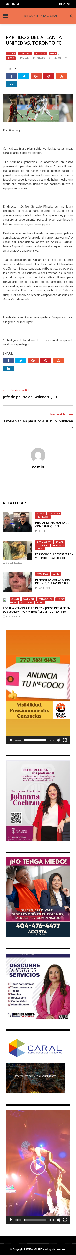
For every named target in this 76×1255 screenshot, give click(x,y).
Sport (53, 53)
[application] (38, 687)
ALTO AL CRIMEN (44, 542)
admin (26, 58)
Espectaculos (46, 599)
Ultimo (10, 58)
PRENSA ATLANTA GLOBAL (39, 15)
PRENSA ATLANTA (34, 1249)
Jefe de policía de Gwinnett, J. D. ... (32, 396)
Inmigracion (43, 517)
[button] (38, 687)
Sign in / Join (13, 3)
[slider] (35, 740)
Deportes (40, 53)
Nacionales (58, 545)
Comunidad (24, 53)
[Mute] (59, 740)
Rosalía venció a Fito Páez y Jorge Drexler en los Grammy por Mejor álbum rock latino (36, 609)
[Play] (11, 740)
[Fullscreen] (65, 740)
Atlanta (11, 53)
